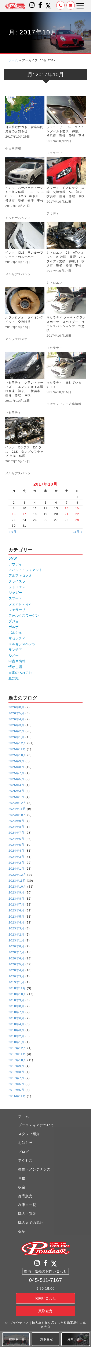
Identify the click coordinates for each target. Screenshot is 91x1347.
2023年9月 (16, 892)
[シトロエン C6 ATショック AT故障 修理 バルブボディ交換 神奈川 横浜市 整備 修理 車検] (66, 253)
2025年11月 (17, 749)
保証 (21, 1231)
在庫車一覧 (27, 1205)
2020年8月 (16, 946)
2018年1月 (16, 1042)
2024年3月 (16, 856)
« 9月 (12, 531)
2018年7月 (16, 1012)
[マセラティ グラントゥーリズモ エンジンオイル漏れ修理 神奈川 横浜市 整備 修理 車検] (25, 383)
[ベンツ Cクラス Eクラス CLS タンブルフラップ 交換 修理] (25, 446)
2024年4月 (16, 850)
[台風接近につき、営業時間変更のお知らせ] (25, 125)
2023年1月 (16, 940)
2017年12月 (17, 1048)
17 (24, 514)
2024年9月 (16, 820)
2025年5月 (16, 779)
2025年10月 (17, 755)
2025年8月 (16, 767)
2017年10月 (17, 1060)
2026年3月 (16, 725)
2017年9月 (16, 1066)
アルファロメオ (16, 339)
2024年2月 (16, 862)
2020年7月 (16, 952)
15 (77, 508)
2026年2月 (16, 731)
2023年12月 (17, 874)
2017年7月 (16, 1078)
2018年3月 (16, 1030)
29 (77, 520)
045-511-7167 (45, 1280)
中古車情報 (13, 148)
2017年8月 (16, 1072)
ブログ (23, 1151)
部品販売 (25, 1196)
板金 (21, 1187)
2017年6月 (16, 1084)
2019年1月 (16, 982)
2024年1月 (16, 868)
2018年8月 (16, 1006)
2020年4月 (16, 970)
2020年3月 (16, 976)
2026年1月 (16, 737)
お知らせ (25, 1143)
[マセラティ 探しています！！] (66, 383)
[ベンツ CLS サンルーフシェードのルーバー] (25, 253)
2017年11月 (17, 1054)
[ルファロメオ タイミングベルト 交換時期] (25, 318)
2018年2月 (16, 1036)
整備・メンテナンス (34, 1169)
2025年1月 (16, 797)
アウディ (53, 213)
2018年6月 (16, 1018)
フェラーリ (54, 152)
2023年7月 (16, 904)
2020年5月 (16, 964)
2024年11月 (17, 808)
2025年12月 (17, 743)
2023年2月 (16, 934)
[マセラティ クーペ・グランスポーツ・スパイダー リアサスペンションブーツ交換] (66, 318)
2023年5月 (16, 916)
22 (77, 514)
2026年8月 (16, 707)
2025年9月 (16, 761)
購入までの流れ (30, 1222)
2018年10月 (17, 994)
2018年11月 (17, 988)
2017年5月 (16, 1090)
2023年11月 (17, 880)
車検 (21, 1178)
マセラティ (54, 347)
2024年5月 (16, 844)
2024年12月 (17, 803)
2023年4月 (16, 922)
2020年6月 (16, 958)
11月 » (78, 531)
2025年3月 (16, 790)
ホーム (13, 60)
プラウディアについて (36, 1125)
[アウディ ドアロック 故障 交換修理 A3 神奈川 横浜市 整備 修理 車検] (66, 188)
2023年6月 (16, 910)
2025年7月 (16, 773)
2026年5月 (16, 713)
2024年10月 (17, 815)
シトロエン (54, 282)
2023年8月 (16, 898)
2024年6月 (16, 838)
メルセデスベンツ (18, 217)
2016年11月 (17, 1096)
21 (67, 514)
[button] (32, 5)
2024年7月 (16, 832)
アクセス (25, 1160)
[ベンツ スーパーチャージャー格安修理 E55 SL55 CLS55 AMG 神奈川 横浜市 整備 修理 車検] (25, 188)
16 (14, 514)
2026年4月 (16, 719)
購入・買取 (27, 1214)
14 (67, 508)
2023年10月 (17, 886)
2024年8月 (16, 826)
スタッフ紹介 (29, 1134)
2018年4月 (16, 1024)
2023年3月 (16, 928)
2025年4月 (16, 785)
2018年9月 (16, 1000)
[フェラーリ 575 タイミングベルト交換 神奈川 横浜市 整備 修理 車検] (66, 125)
